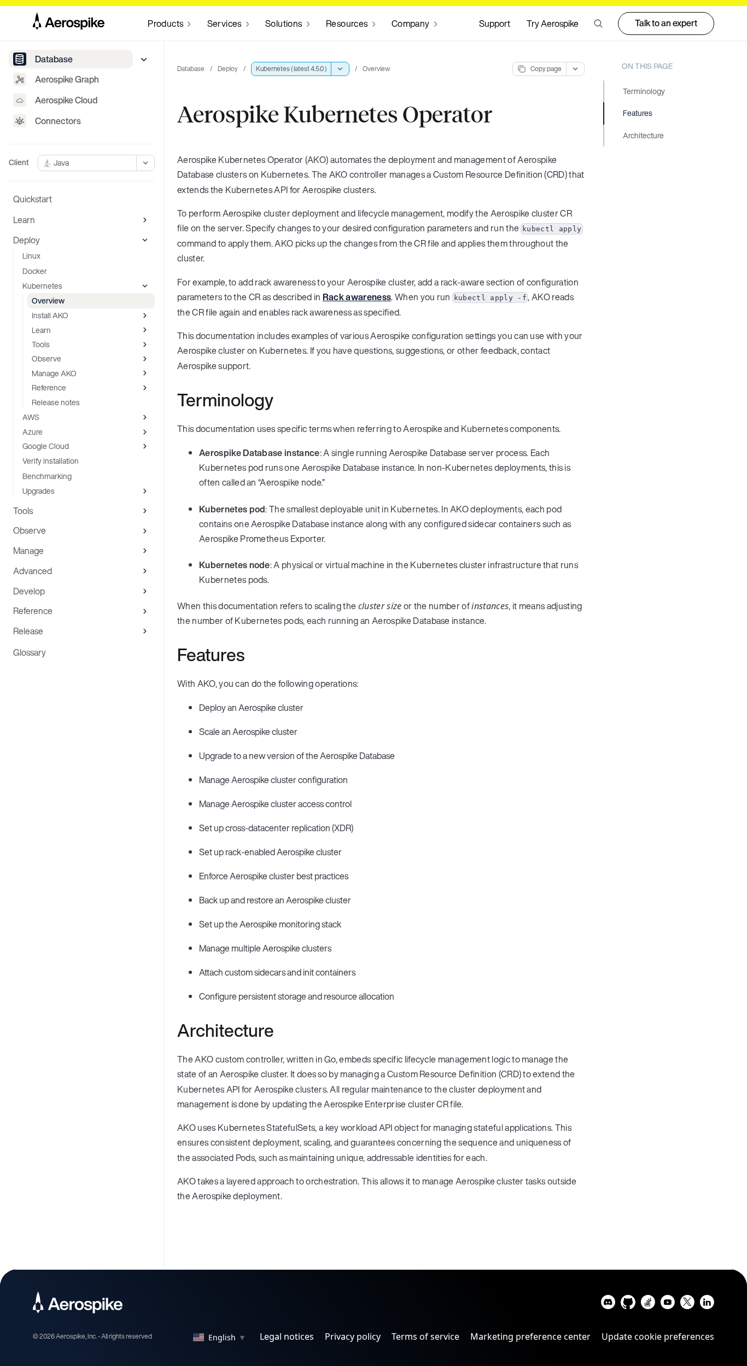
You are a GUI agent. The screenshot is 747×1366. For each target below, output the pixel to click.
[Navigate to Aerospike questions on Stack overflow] (647, 1304)
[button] (598, 23)
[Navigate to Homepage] (68, 23)
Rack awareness (357, 296)
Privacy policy (353, 1336)
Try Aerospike (553, 23)
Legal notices (287, 1336)
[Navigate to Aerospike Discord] (608, 1304)
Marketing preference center (530, 1336)
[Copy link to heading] (280, 400)
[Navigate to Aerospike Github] (628, 1304)
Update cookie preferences (658, 1336)
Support (494, 23)
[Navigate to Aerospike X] (687, 1304)
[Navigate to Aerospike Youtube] (667, 1304)
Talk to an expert (666, 23)
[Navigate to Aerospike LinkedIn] (706, 1304)
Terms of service (425, 1336)
